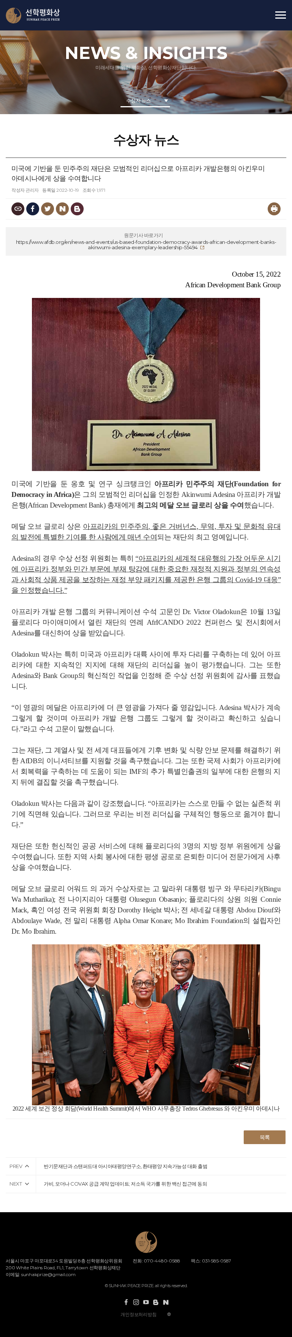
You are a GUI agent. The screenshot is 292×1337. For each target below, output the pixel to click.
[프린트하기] (274, 208)
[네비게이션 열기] (280, 15)
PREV (16, 1166)
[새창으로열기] (126, 1302)
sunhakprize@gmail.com (48, 1274)
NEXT (16, 1184)
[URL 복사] (17, 208)
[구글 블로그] (155, 1302)
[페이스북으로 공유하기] (32, 208)
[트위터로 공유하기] (47, 208)
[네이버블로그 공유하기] (62, 208)
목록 (265, 1137)
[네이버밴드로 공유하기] (77, 208)
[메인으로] (33, 16)
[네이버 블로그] (165, 1302)
